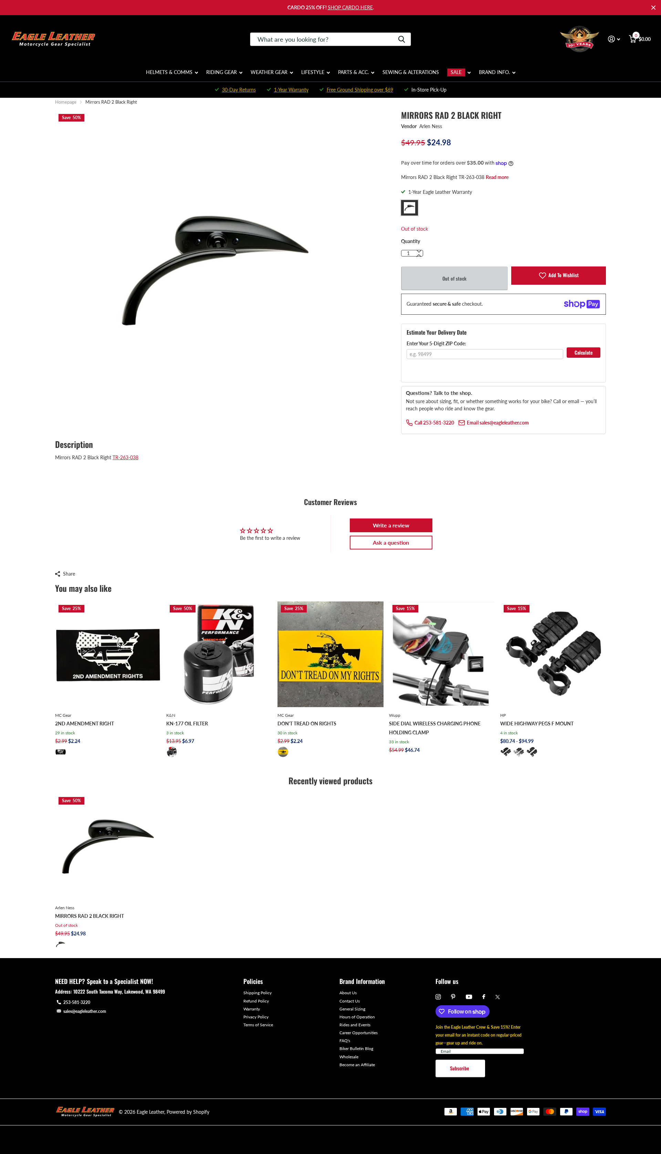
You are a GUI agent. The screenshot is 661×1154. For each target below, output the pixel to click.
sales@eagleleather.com (84, 1011)
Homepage (65, 102)
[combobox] (330, 39)
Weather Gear (269, 72)
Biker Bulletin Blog (356, 1048)
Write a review (391, 525)
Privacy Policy (256, 1016)
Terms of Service (258, 1024)
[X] (497, 997)
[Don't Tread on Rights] (330, 654)
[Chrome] (519, 752)
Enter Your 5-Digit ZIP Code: (436, 343)
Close (653, 7)
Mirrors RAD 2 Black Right (89, 916)
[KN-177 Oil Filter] (219, 654)
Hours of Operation (357, 1016)
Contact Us (349, 1001)
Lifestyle (312, 72)
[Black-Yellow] (283, 752)
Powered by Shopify (188, 1112)
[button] (419, 256)
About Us (348, 992)
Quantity (410, 241)
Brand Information (362, 981)
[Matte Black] (532, 752)
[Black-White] (60, 752)
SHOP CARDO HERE (350, 7)
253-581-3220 (76, 1002)
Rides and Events (354, 1024)
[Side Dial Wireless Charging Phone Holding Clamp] (442, 654)
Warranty (251, 1008)
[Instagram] (438, 996)
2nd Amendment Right (84, 723)
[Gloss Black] (506, 752)
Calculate (583, 352)
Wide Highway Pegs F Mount (537, 723)
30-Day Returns (239, 90)
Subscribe (460, 1068)
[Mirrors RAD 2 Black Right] (108, 846)
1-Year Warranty (291, 90)
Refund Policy (256, 1001)
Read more (497, 177)
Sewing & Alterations (410, 72)
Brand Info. (494, 72)
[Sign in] (614, 39)
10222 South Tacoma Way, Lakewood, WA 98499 (119, 991)
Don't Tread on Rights (306, 723)
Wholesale (348, 1056)
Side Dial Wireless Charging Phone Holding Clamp (435, 728)
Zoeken (401, 39)
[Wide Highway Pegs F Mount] (553, 654)
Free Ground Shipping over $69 (360, 90)
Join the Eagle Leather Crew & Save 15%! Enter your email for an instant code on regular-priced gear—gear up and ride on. (479, 1035)
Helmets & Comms (169, 72)
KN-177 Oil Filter (187, 723)
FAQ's (344, 1040)
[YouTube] (469, 997)
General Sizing (352, 1008)
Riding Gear (221, 72)
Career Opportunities (358, 1032)
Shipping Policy (257, 992)
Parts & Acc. (353, 72)
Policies (253, 981)
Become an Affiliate (357, 1064)
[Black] (172, 752)
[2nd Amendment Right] (108, 654)
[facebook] (483, 997)
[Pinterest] (453, 996)
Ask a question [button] (391, 542)
